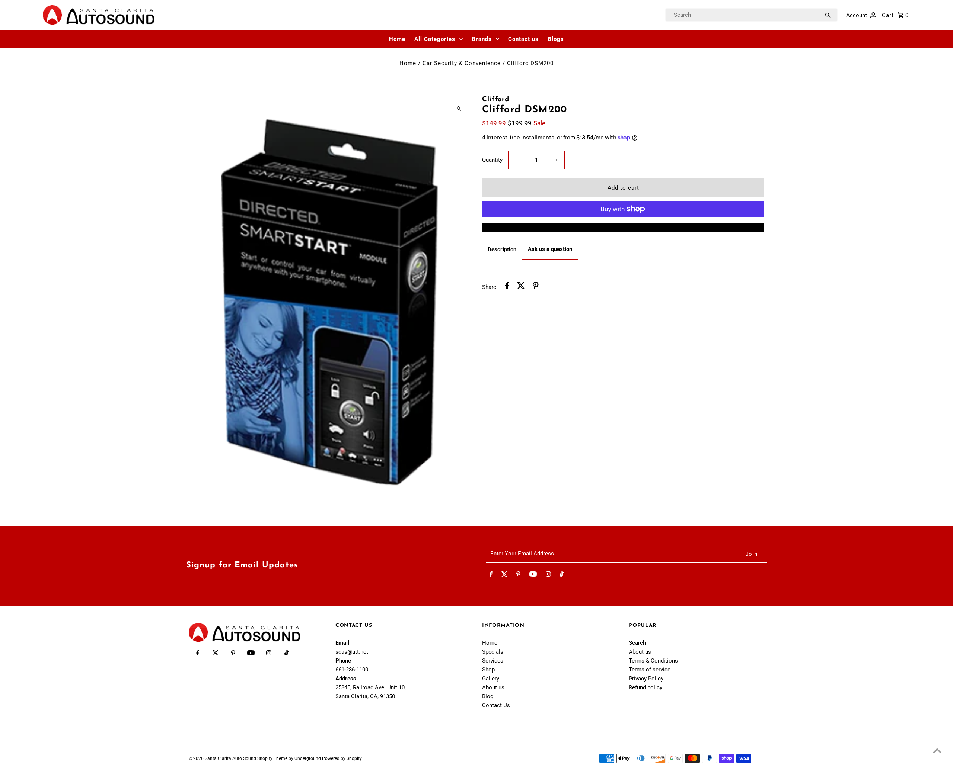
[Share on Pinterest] (536, 287)
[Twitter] (504, 575)
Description (502, 249)
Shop (488, 669)
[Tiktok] (562, 575)
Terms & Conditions (653, 660)
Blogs (556, 39)
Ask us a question (550, 249)
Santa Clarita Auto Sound (231, 758)
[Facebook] (491, 575)
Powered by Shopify (342, 758)
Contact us (523, 39)
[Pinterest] (518, 575)
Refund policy (645, 687)
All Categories (434, 39)
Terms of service (649, 669)
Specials (492, 651)
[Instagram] (548, 575)
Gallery (490, 678)
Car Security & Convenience (462, 63)
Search (637, 642)
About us (493, 687)
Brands (482, 39)
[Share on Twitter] (521, 287)
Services (492, 660)
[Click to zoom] (458, 108)
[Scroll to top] (937, 750)
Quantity (492, 160)
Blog (487, 696)
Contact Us (496, 705)
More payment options (623, 227)
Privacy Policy (646, 678)
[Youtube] (533, 575)
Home (397, 39)
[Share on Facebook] (507, 287)
